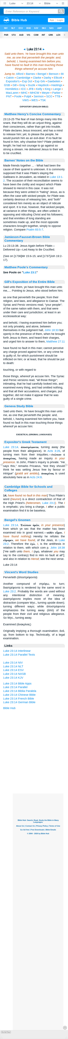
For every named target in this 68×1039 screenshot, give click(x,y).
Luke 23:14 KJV (13, 677)
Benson (54, 73)
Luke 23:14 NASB (14, 673)
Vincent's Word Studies (21, 572)
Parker (56, 92)
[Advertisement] (38, 774)
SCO (49, 96)
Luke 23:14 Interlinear (17, 650)
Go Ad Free (6, 1032)
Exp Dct (27, 81)
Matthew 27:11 (55, 341)
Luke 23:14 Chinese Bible (19, 694)
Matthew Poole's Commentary (26, 267)
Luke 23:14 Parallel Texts (19, 654)
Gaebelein (53, 81)
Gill (14, 85)
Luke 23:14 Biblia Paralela (19, 691)
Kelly (39, 89)
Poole (18, 96)
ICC (23, 89)
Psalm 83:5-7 (34, 229)
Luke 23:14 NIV (13, 662)
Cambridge (23, 77)
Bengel (41, 73)
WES (34, 100)
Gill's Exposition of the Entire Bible (29, 281)
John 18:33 (52, 330)
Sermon (39, 96)
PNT (9, 96)
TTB (57, 96)
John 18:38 (57, 547)
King (47, 89)
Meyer (46, 92)
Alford (19, 73)
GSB (7, 85)
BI (62, 73)
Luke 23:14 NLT (13, 666)
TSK (43, 100)
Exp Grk (40, 81)
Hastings (56, 85)
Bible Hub (9, 708)
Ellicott (58, 77)
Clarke (37, 77)
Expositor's (13, 81)
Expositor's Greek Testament (25, 442)
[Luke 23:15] (64, 472)
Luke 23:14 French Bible (18, 698)
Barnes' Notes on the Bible (23, 160)
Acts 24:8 (36, 477)
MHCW (34, 92)
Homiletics (12, 89)
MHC (24, 92)
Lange (57, 89)
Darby (47, 77)
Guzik (31, 85)
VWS (25, 100)
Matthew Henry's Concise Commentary (32, 114)
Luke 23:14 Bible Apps (17, 683)
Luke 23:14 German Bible (19, 702)
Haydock (43, 85)
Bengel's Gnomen (17, 520)
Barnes (30, 73)
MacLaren (12, 92)
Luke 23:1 (29, 272)
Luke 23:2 (48, 503)
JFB (31, 89)
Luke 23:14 (10, 447)
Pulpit (27, 96)
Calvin (10, 77)
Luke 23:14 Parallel (15, 687)
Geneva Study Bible (18, 406)
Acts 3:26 (53, 451)
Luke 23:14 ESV (13, 670)
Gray (22, 85)
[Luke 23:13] (4, 472)
